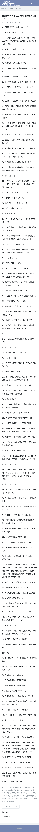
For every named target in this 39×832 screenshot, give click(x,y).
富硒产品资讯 (12, 8)
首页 (4, 8)
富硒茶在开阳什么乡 (10, 807)
